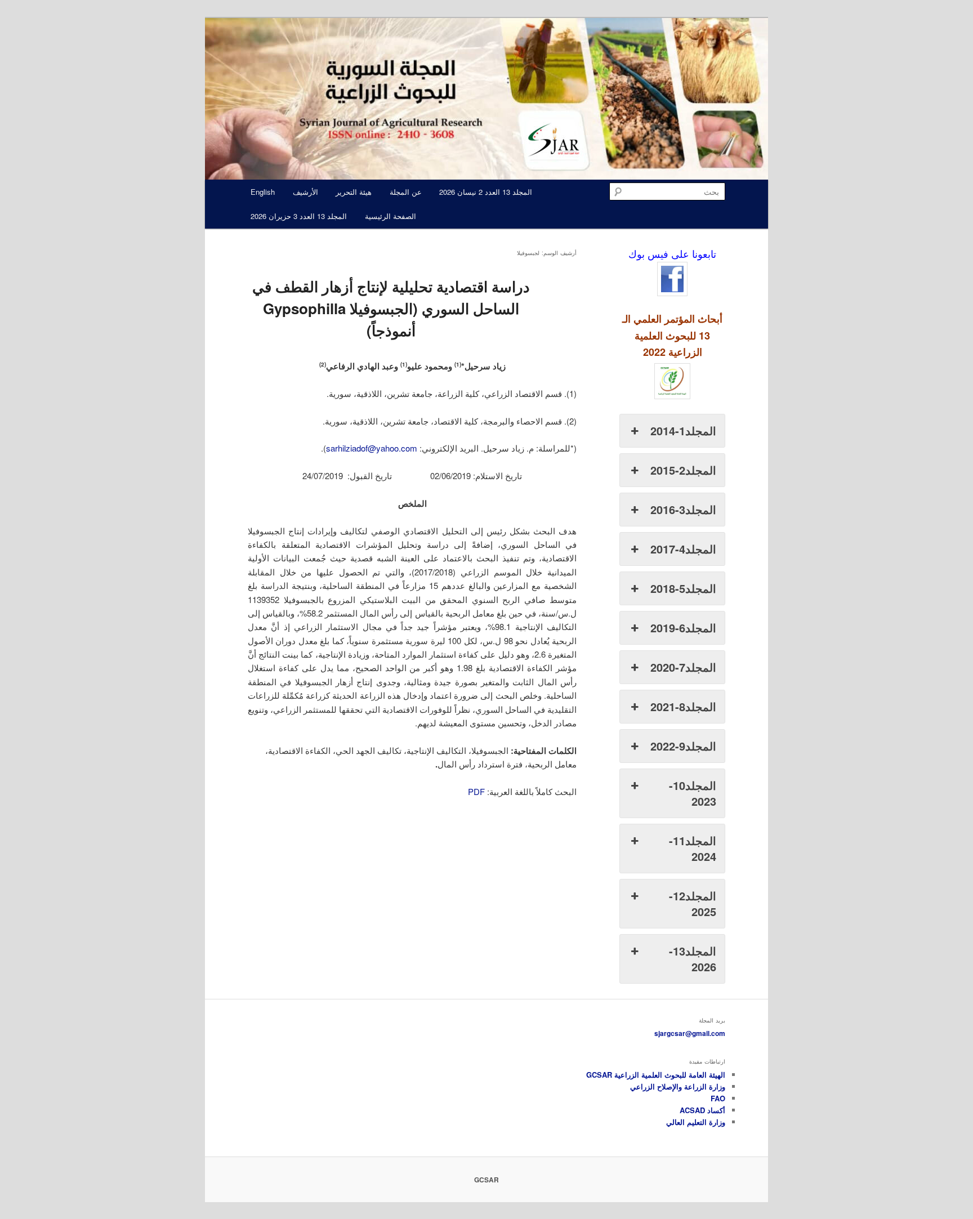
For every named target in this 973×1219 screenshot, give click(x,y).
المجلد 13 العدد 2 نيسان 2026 (485, 191)
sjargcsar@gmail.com (689, 1033)
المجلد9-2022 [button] (683, 746)
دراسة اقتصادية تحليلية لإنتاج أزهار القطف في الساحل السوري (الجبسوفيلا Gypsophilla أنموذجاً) (391, 308)
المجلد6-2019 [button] (683, 627)
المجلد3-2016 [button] (683, 509)
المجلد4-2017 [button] (683, 549)
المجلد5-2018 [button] (683, 588)
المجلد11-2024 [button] (692, 848)
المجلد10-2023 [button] (692, 793)
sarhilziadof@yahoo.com (371, 448)
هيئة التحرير (354, 191)
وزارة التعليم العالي (695, 1122)
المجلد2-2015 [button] (683, 470)
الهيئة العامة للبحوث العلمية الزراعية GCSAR (655, 1074)
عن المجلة (406, 191)
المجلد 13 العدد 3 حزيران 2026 (299, 216)
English (263, 191)
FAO (718, 1098)
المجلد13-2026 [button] (692, 959)
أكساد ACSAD (702, 1110)
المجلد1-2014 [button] (683, 430)
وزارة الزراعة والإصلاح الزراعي (677, 1086)
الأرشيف (305, 191)
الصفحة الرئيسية (390, 216)
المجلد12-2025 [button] (692, 903)
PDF (476, 791)
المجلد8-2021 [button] (683, 706)
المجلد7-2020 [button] (683, 667)
